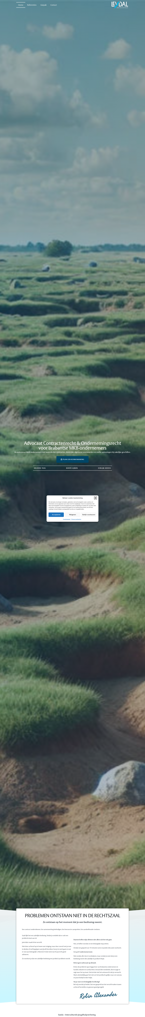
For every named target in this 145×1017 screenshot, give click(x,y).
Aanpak (43, 5)
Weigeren (72, 514)
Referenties (31, 5)
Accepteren (56, 514)
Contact (53, 5)
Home (20, 5)
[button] (95, 498)
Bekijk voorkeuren (88, 514)
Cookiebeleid (66, 519)
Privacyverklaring (76, 519)
